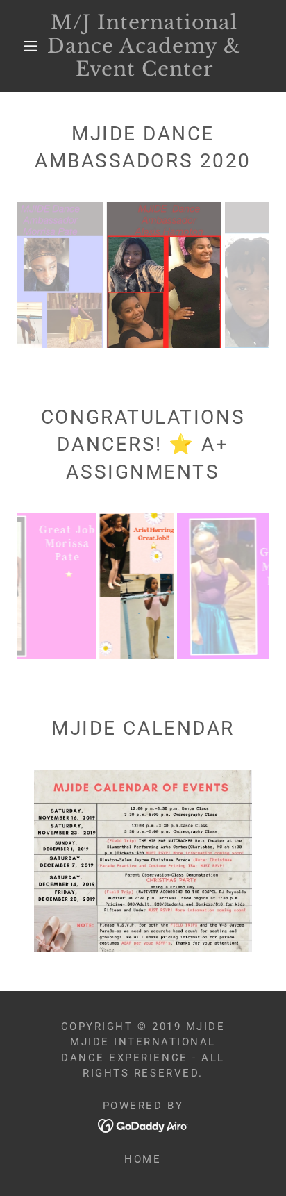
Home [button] (142, 1159)
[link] (144, 46)
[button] (30, 46)
